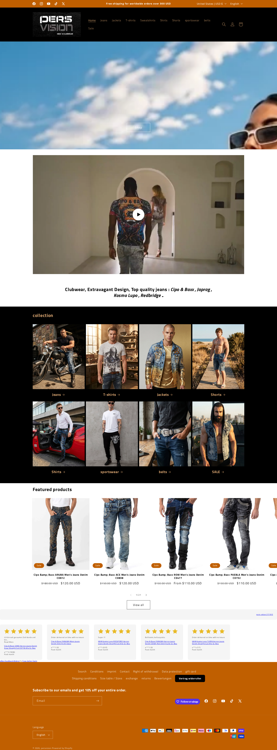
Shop (138, 127)
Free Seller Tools (29, 661)
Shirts (56, 472)
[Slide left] (130, 594)
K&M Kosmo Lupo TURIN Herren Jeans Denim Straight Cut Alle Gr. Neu (208, 642)
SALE (216, 472)
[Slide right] (146, 594)
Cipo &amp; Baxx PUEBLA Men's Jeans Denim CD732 (236, 576)
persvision (46, 748)
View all (138, 605)
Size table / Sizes (111, 678)
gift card (190, 671)
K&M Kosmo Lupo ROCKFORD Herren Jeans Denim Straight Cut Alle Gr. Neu (114, 642)
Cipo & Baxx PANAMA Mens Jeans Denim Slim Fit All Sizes (65, 642)
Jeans (56, 394)
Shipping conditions (84, 678)
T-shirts (109, 394)
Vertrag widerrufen (190, 678)
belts (163, 472)
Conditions (97, 671)
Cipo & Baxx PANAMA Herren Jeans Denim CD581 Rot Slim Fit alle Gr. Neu (161, 642)
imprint (111, 671)
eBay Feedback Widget (10, 661)
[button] (224, 24)
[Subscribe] (97, 700)
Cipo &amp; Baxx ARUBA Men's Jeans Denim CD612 (61, 576)
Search (82, 671)
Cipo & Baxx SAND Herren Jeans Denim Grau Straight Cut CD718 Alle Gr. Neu (20, 647)
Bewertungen (162, 678)
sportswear (110, 472)
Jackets (163, 394)
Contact (125, 671)
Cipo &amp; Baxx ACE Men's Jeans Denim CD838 (119, 576)
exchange (132, 678)
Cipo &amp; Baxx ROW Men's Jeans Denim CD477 (178, 576)
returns (146, 678)
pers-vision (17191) (264, 614)
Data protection (172, 671)
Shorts (216, 394)
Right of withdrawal (145, 671)
